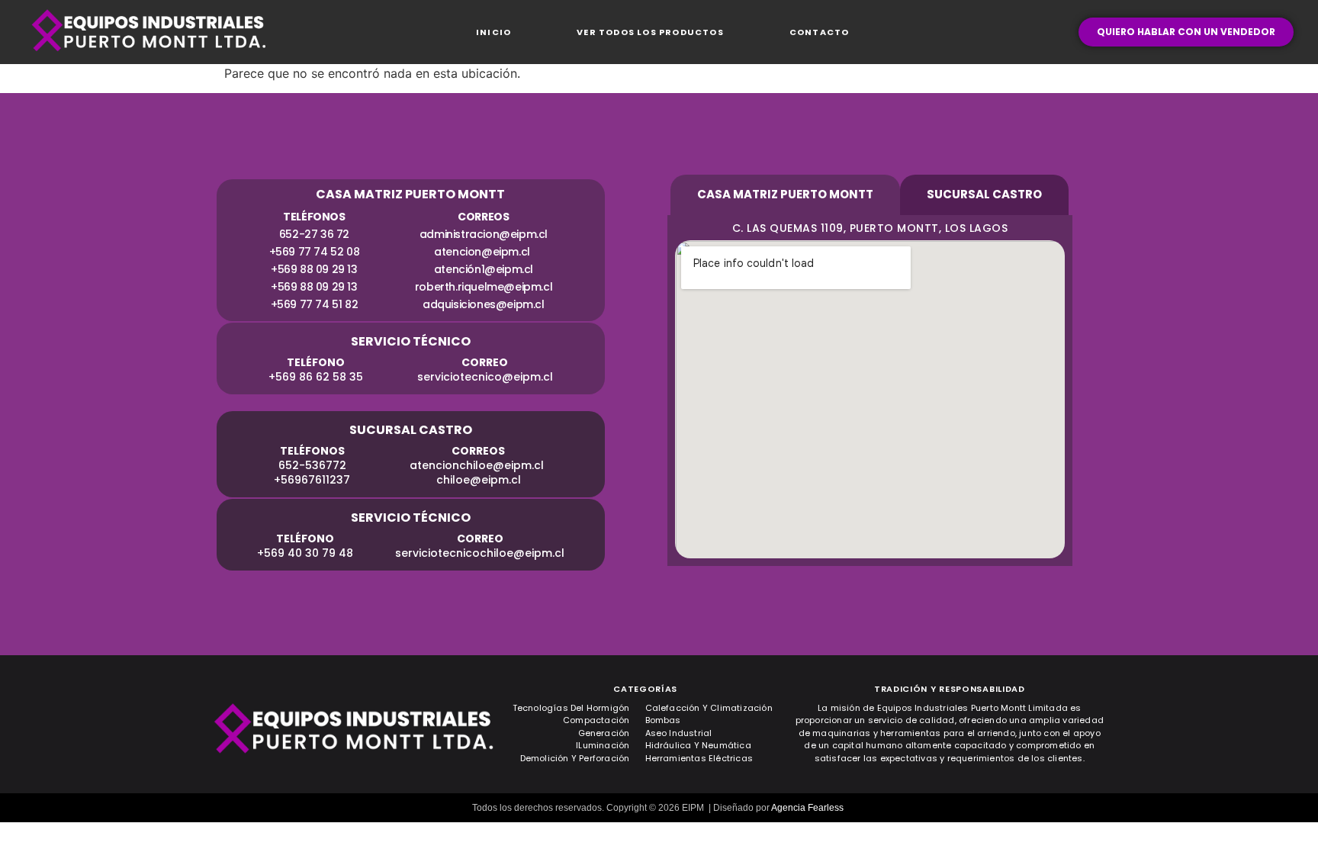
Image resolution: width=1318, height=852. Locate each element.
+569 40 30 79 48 (304, 553)
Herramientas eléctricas (699, 758)
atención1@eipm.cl (482, 269)
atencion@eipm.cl (483, 251)
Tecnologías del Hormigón (571, 708)
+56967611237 (312, 479)
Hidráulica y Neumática (698, 745)
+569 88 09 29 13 (314, 269)
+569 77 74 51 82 (314, 304)
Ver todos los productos (650, 32)
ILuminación (602, 745)
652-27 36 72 (313, 234)
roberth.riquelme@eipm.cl (482, 286)
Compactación (596, 720)
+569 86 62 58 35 (315, 376)
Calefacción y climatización (709, 708)
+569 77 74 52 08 (313, 251)
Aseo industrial (678, 733)
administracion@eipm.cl (483, 234)
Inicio (493, 32)
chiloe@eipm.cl (478, 479)
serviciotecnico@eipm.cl (484, 376)
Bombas (663, 720)
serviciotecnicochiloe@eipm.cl (479, 553)
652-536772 (312, 465)
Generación (604, 733)
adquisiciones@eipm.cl (484, 304)
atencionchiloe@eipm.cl (478, 465)
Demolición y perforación (575, 758)
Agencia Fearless (807, 807)
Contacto (819, 32)
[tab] (785, 195)
